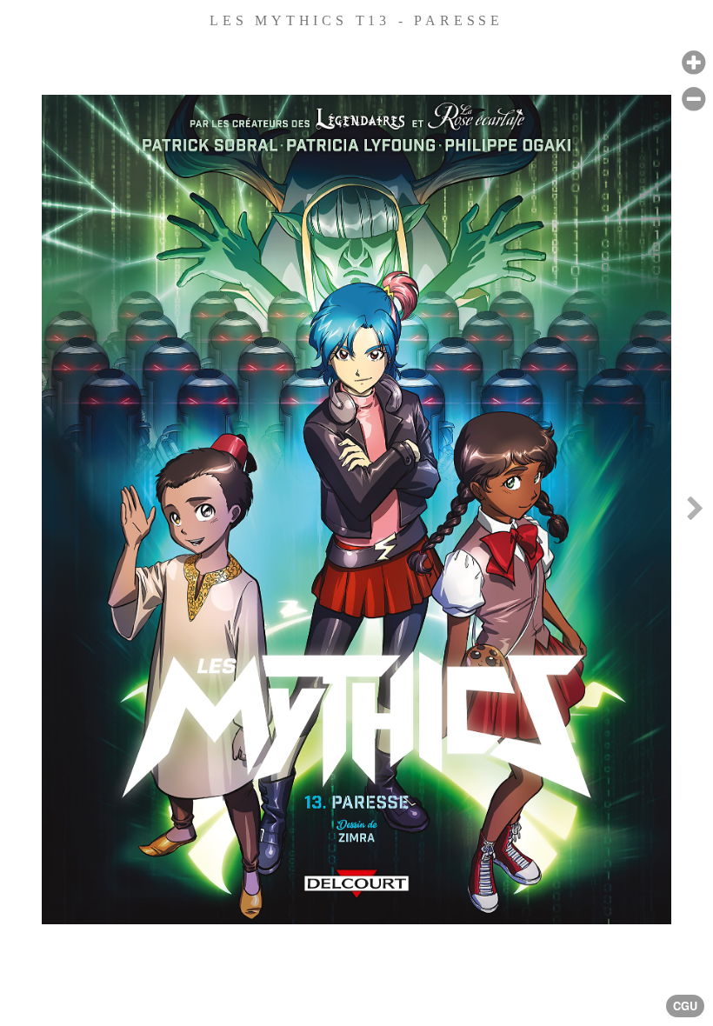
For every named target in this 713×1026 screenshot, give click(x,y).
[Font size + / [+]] (693, 63)
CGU (685, 1006)
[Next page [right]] (694, 513)
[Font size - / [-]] (693, 99)
